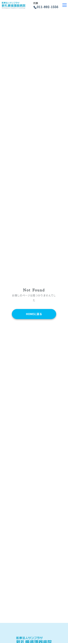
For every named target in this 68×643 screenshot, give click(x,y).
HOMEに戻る (34, 314)
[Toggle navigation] (64, 5)
